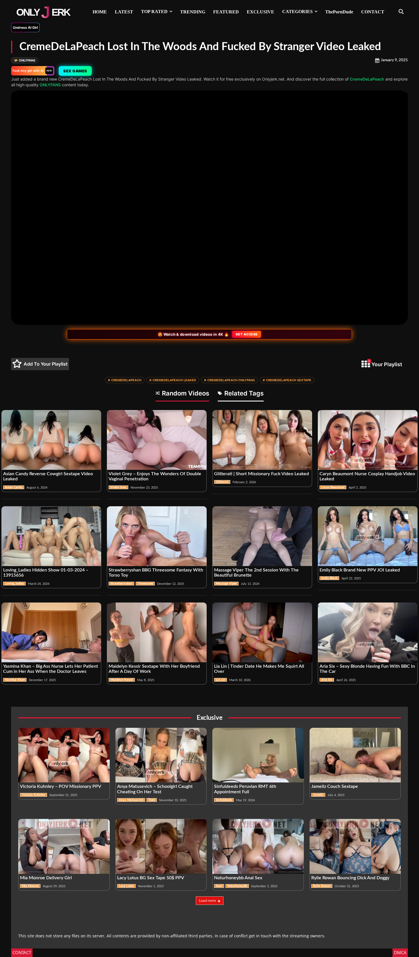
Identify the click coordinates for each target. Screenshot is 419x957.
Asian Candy (14, 487)
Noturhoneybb (237, 886)
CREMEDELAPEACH (124, 380)
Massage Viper (226, 583)
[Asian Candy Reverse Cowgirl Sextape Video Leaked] (51, 440)
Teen (151, 800)
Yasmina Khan (15, 679)
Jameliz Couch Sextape (334, 786)
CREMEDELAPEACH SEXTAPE (287, 380)
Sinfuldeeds (224, 800)
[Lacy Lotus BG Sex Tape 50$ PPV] (161, 846)
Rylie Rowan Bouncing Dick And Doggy (350, 878)
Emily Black (329, 578)
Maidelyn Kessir (121, 679)
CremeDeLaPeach (367, 79)
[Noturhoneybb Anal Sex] (258, 846)
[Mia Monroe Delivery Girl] (64, 846)
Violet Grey (118, 487)
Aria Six (326, 679)
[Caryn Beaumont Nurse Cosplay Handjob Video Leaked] (368, 440)
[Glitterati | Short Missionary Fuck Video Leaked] (262, 440)
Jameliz (318, 794)
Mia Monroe (30, 886)
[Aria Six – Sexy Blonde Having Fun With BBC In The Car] (368, 632)
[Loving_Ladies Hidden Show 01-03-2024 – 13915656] (51, 536)
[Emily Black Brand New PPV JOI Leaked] (368, 536)
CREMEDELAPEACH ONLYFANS (229, 380)
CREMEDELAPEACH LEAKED (172, 380)
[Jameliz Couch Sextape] (355, 755)
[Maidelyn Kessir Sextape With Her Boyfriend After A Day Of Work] (157, 632)
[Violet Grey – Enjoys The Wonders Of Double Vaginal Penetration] (157, 440)
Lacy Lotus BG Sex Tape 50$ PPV (150, 878)
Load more (207, 900)
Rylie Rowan (322, 886)
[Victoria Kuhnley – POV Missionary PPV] (64, 755)
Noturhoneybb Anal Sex (238, 878)
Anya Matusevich (131, 800)
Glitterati (222, 481)
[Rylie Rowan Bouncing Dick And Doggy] (355, 846)
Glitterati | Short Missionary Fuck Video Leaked (261, 474)
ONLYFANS (24, 60)
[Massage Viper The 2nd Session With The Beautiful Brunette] (262, 536)
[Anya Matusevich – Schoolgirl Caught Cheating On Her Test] (161, 755)
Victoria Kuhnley (33, 794)
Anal (219, 886)
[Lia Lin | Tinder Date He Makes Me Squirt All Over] (262, 632)
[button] (401, 11)
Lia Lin (220, 679)
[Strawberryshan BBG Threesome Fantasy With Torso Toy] (157, 536)
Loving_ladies (14, 583)
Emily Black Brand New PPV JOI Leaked (360, 570)
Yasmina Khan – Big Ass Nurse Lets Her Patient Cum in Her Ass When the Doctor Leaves (50, 669)
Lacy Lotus (126, 886)
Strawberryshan (121, 583)
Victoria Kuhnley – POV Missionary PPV (60, 786)
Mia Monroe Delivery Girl (46, 878)
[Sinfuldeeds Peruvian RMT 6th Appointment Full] (258, 755)
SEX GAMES (75, 71)
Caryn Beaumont (333, 487)
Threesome (145, 583)
